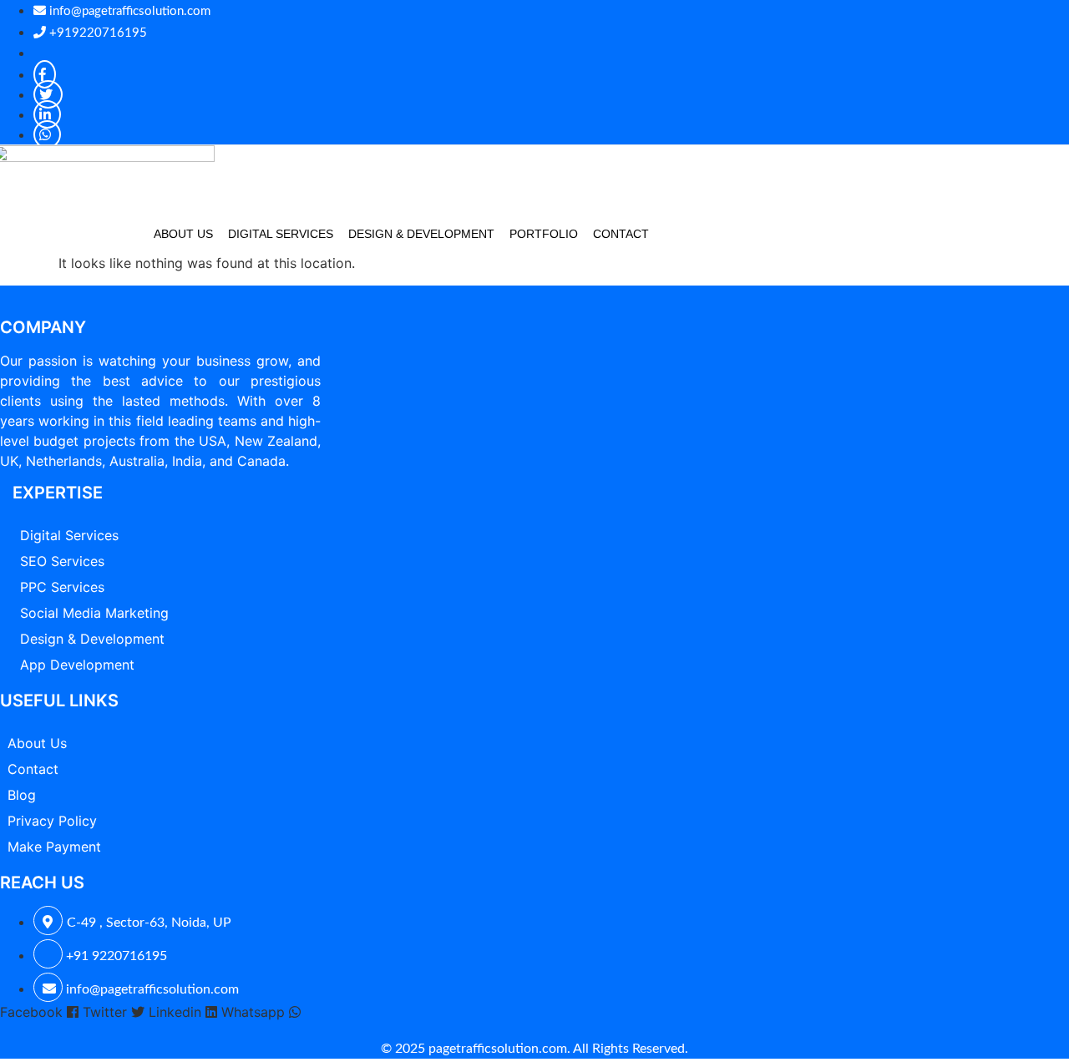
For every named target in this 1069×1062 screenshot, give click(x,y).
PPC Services (62, 587)
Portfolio (543, 233)
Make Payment (54, 846)
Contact (621, 233)
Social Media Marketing (94, 612)
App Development (77, 664)
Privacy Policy (52, 820)
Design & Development (421, 233)
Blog (22, 794)
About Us (183, 233)
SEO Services (62, 561)
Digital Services (280, 233)
